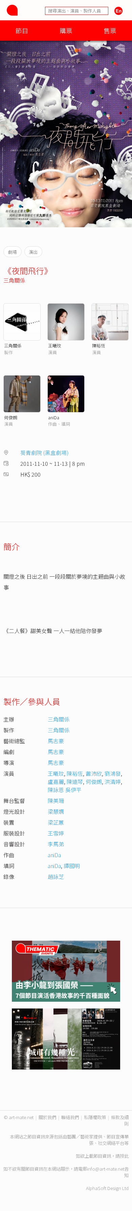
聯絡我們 (70, 1117)
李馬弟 (56, 844)
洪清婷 (113, 781)
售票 (110, 30)
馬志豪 (56, 741)
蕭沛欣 (94, 773)
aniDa (53, 417)
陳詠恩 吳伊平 (65, 790)
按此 (124, 1156)
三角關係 (14, 280)
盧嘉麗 (56, 781)
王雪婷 (56, 833)
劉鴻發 (113, 773)
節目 (22, 30)
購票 (66, 30)
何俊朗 (10, 417)
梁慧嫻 (56, 811)
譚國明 (72, 866)
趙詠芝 (56, 876)
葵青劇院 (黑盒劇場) (44, 452)
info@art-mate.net (105, 1169)
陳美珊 (56, 800)
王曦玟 (54, 345)
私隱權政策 (95, 1117)
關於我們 (47, 1117)
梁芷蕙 (56, 822)
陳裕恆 (98, 345)
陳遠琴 (75, 781)
